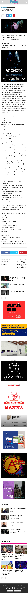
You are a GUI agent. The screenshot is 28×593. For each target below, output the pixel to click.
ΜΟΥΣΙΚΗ (3, 552)
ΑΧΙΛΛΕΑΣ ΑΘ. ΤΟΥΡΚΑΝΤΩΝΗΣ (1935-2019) (5, 263)
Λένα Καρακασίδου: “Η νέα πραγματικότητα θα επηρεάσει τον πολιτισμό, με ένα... (18, 517)
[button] (2, 2)
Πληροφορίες (18, 590)
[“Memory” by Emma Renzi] (5, 292)
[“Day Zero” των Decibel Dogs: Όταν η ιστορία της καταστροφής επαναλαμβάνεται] (5, 531)
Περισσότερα (15, 273)
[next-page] (5, 298)
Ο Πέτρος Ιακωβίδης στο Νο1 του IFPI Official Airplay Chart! (17, 523)
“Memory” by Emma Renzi (16, 291)
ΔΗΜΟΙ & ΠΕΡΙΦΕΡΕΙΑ (19, 553)
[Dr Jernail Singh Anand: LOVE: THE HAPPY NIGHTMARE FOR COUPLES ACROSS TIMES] (7, 565)
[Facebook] (7, 15)
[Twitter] (10, 15)
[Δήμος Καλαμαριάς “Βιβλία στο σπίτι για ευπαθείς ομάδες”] (21, 549)
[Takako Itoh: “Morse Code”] (5, 285)
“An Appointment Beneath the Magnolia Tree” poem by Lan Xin (17, 278)
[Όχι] (26, 588)
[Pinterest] (14, 15)
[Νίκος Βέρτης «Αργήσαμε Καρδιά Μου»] (5, 510)
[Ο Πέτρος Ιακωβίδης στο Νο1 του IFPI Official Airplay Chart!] (4, 524)
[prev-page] (2, 298)
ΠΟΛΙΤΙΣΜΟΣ (4, 7)
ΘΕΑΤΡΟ (9, 7)
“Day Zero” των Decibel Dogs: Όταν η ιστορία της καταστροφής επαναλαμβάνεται (18, 531)
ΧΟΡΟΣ (13, 7)
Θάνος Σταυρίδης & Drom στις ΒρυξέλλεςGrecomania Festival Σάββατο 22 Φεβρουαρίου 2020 (21, 264)
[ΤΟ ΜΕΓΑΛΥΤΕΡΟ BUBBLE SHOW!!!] (21, 565)
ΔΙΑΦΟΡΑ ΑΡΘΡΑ (18, 568)
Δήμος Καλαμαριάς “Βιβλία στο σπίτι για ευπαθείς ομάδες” (20, 557)
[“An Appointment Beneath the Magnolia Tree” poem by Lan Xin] (5, 278)
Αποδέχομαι (10, 590)
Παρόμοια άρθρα (5, 273)
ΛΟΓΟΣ (3, 280)
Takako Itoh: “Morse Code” (17, 284)
